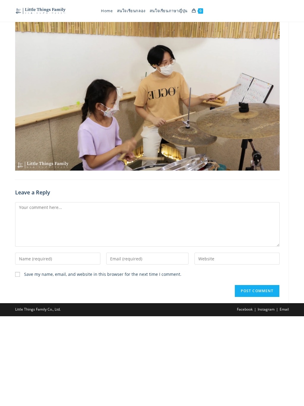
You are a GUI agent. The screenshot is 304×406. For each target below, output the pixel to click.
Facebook (245, 309)
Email (284, 309)
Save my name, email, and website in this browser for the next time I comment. (102, 274)
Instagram (266, 309)
